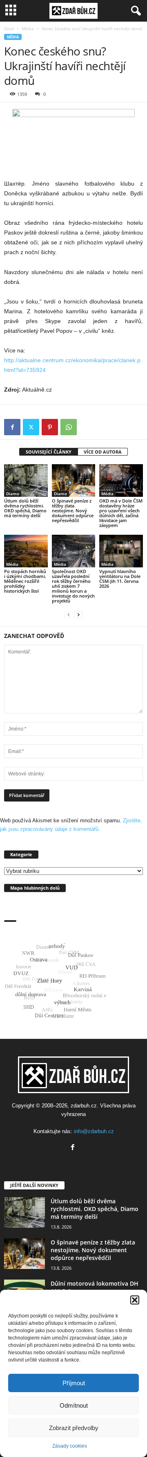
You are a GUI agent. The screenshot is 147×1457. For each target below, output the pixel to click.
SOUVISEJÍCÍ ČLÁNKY (48, 452)
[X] (31, 427)
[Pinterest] (50, 427)
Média (28, 28)
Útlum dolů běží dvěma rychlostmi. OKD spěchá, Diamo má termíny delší (25, 508)
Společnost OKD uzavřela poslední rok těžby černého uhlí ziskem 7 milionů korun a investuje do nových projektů (73, 586)
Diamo (12, 493)
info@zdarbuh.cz (94, 1131)
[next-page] (78, 614)
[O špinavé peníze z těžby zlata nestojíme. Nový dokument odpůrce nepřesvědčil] (74, 480)
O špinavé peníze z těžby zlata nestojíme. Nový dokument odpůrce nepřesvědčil (73, 510)
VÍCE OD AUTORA (103, 452)
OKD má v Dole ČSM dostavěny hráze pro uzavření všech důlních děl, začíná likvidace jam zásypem (121, 513)
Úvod (9, 28)
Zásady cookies (69, 1446)
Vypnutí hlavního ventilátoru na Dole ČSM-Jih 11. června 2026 (119, 578)
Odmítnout (74, 1405)
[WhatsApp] (68, 427)
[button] (135, 1300)
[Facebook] (12, 427)
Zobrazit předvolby (73, 1427)
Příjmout (73, 1383)
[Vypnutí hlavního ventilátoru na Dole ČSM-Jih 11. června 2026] (121, 551)
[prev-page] (69, 614)
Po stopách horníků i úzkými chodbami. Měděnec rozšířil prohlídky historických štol (25, 581)
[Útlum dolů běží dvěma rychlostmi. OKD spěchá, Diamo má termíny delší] (26, 480)
